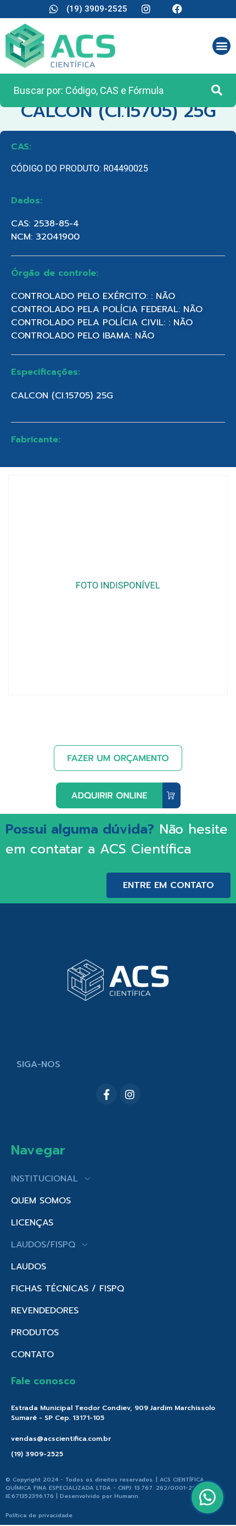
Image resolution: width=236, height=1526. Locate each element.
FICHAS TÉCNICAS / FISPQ (67, 1288)
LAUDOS (28, 1266)
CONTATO (32, 1354)
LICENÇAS (32, 1222)
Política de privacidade (38, 1515)
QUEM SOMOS (41, 1200)
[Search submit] (217, 90)
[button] (221, 46)
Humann (126, 1496)
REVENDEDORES (44, 1310)
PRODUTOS (35, 1332)
